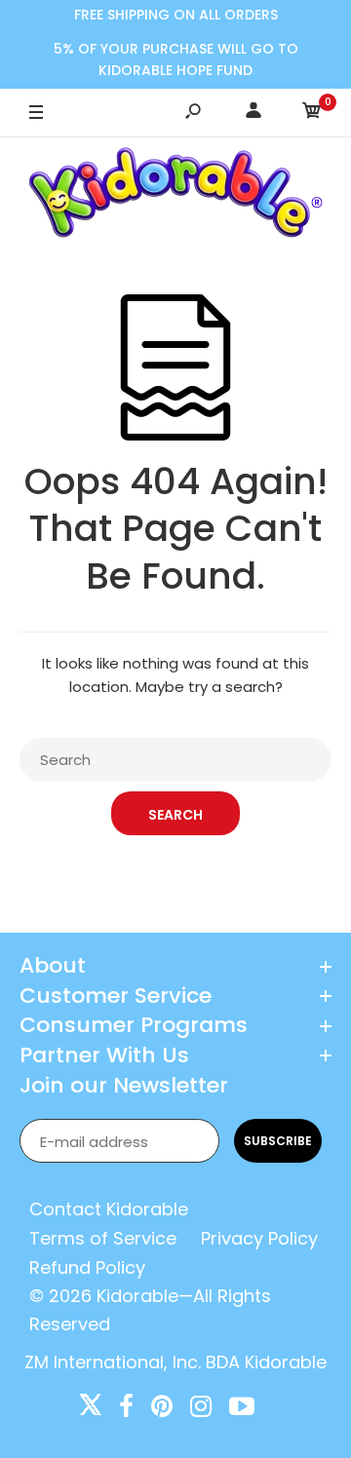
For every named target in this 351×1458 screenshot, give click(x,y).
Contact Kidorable (108, 1209)
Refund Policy (87, 1267)
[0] (312, 113)
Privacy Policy (259, 1238)
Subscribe (278, 1140)
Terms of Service (102, 1238)
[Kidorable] (176, 196)
